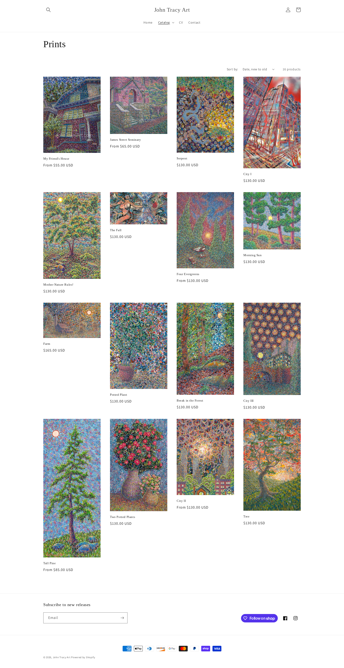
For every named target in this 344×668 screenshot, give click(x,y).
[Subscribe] (122, 617)
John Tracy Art (62, 657)
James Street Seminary (125, 139)
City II (181, 501)
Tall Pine (49, 563)
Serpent (182, 158)
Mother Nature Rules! (58, 284)
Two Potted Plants (122, 517)
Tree (246, 516)
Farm (46, 343)
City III (248, 400)
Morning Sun (252, 255)
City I (247, 174)
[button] (48, 10)
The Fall (116, 230)
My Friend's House (56, 158)
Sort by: (232, 69)
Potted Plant (118, 394)
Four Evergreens (188, 274)
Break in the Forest (190, 400)
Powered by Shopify (83, 657)
